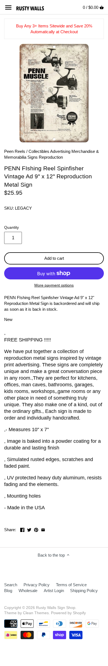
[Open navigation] (8, 7)
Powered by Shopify (68, 613)
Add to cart (54, 258)
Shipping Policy (84, 590)
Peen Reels (14, 151)
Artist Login (54, 590)
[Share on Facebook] (22, 529)
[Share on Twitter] (29, 529)
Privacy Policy (37, 584)
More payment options (54, 285)
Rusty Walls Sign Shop (55, 608)
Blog (8, 590)
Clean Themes (36, 613)
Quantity (11, 227)
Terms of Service (71, 584)
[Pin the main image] (36, 529)
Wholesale (28, 590)
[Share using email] (43, 529)
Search (10, 584)
